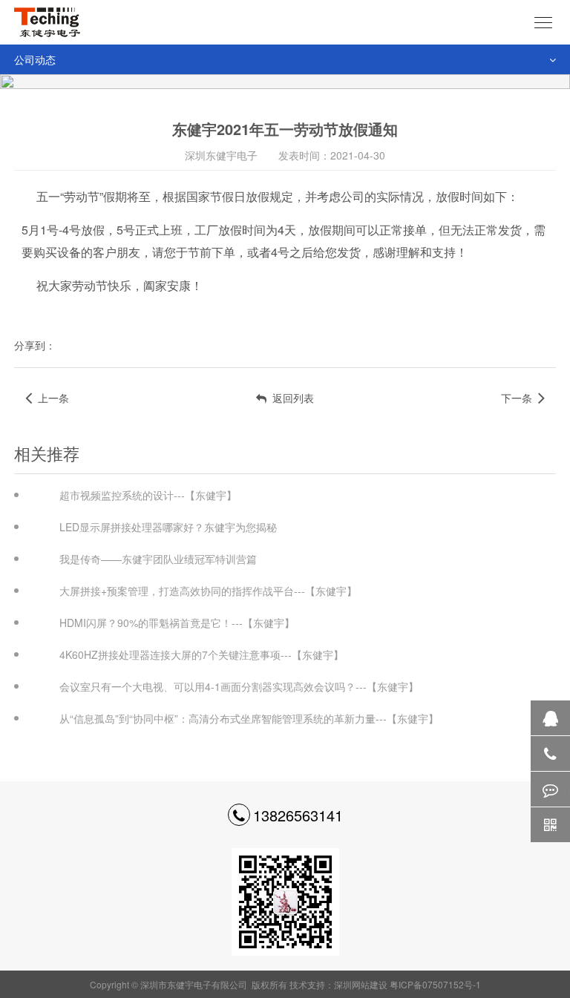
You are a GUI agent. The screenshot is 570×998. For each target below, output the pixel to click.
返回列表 (290, 397)
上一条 (50, 397)
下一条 (519, 397)
